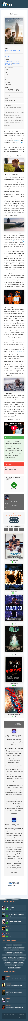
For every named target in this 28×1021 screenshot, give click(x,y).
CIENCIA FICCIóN (6, 530)
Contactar (11, 1017)
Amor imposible (8, 962)
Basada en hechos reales (14, 967)
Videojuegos (9, 952)
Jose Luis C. (14, 501)
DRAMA (11, 529)
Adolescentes (7, 947)
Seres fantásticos (15, 955)
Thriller (6, 51)
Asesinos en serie (18, 952)
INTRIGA (16, 529)
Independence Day (18, 241)
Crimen (4, 957)
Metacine (22, 950)
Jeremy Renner (8, 63)
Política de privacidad (19, 1017)
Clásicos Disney (14, 950)
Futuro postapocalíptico (18, 947)
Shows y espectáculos (17, 965)
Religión (10, 957)
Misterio (5, 960)
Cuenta (5, 1017)
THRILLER (22, 529)
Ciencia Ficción (8, 50)
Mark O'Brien (16, 63)
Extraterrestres (14, 518)
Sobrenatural (6, 955)
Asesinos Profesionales (14, 960)
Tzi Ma (16, 64)
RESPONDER (14, 813)
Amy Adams (8, 61)
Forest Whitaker (15, 61)
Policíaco (8, 965)
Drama (14, 50)
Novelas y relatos (14, 521)
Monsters (19, 351)
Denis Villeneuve (9, 56)
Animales (21, 962)
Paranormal (6, 950)
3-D (15, 957)
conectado (10, 883)
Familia (22, 960)
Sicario (22, 142)
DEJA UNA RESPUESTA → (18, 724)
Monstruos (9, 945)
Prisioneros (16, 140)
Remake (15, 962)
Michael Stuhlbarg (9, 64)
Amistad (23, 955)
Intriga (18, 50)
